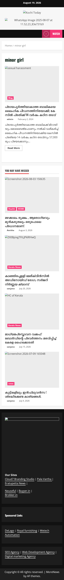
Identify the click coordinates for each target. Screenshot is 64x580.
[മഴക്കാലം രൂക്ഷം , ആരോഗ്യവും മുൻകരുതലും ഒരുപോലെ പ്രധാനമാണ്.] (32, 195)
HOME (21, 208)
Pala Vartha (44, 479)
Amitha (10, 230)
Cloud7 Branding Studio (19, 479)
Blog (10, 98)
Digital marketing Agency (20, 556)
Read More (15, 148)
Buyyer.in (24, 491)
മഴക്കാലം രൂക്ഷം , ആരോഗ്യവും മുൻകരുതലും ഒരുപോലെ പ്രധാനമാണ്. (27, 221)
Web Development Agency (38, 552)
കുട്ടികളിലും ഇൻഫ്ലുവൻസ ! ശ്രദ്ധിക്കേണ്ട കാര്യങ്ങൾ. (26, 394)
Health (11, 208)
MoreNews (52, 572)
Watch (56, 34)
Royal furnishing (27, 530)
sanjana (11, 288)
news (10, 383)
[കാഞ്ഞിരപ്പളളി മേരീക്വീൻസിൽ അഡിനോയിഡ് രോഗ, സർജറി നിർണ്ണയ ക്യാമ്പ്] (32, 253)
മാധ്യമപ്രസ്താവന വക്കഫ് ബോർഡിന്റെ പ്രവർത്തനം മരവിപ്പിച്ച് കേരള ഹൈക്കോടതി (30, 338)
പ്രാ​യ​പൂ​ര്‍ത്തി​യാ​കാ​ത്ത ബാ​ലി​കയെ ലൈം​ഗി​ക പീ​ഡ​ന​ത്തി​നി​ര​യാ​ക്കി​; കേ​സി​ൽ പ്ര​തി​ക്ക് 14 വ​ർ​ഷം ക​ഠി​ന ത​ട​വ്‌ (32, 84)
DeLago (9, 530)
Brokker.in (11, 495)
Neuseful (10, 491)
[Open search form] (38, 34)
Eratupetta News (15, 483)
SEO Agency (12, 552)
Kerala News (14, 267)
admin (10, 119)
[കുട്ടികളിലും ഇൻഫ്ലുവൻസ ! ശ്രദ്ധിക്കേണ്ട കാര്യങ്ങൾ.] (32, 370)
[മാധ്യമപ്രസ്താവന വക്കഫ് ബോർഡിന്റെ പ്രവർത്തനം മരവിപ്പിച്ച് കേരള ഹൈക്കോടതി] (32, 312)
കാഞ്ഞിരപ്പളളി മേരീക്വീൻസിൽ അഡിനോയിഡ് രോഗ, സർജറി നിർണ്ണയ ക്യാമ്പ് (27, 280)
